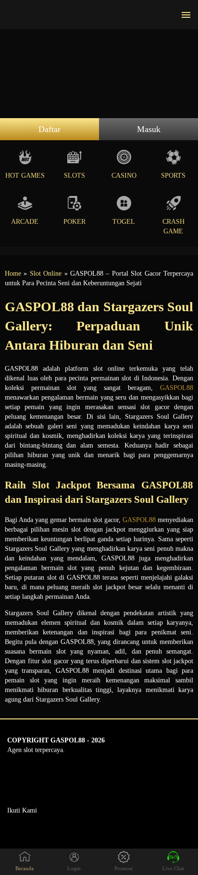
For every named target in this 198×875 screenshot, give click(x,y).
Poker (74, 221)
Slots (74, 175)
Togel (123, 221)
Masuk (149, 129)
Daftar (49, 129)
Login (74, 868)
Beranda (24, 868)
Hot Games (25, 175)
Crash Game (173, 226)
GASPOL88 (176, 387)
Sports (173, 175)
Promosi (123, 868)
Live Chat (173, 868)
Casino (123, 175)
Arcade (24, 221)
